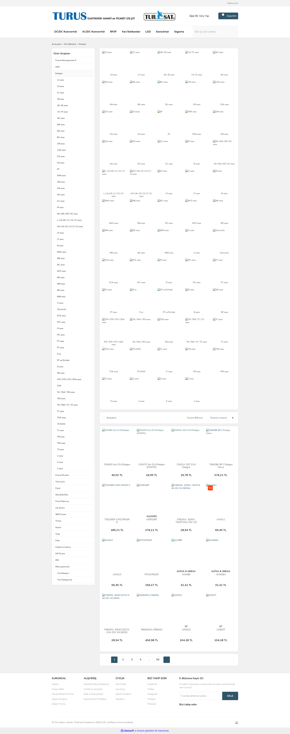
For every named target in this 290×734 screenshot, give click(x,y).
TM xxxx (60, 436)
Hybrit (58, 527)
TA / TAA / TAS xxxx (66, 392)
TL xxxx (60, 430)
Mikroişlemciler (62, 566)
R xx (59, 354)
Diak (57, 540)
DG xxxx (61, 156)
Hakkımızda (232, 3)
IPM (57, 560)
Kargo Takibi (58, 689)
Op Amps (60, 507)
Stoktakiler (111, 417)
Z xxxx (60, 468)
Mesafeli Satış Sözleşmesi (96, 684)
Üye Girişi (120, 689)
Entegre (82, 44)
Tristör (58, 521)
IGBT (57, 67)
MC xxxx (61, 264)
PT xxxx (60, 341)
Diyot (57, 488)
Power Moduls (62, 475)
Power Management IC (65, 60)
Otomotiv (61, 309)
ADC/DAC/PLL (61, 494)
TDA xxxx (61, 417)
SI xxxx (60, 366)
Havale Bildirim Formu (63, 694)
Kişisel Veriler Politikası (95, 699)
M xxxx (60, 245)
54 (157, 659)
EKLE (230, 696)
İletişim (55, 684)
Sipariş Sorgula (59, 699)
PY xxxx (60, 347)
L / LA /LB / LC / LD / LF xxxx (69, 220)
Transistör (60, 481)
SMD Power (60, 514)
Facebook (152, 684)
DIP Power (60, 553)
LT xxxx (60, 239)
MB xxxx (61, 258)
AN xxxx (61, 124)
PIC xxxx (61, 334)
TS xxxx (60, 449)
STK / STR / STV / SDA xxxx (69, 379)
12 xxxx (60, 80)
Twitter (151, 689)
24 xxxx (60, 86)
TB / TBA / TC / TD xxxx (67, 405)
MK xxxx (60, 277)
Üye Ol (193, 16)
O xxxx (60, 303)
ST (186, 626)
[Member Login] (186, 15)
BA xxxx (60, 131)
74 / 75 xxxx (62, 111)
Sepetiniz (120, 699)
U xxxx (60, 456)
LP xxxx (60, 233)
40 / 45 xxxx (62, 105)
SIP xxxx (60, 373)
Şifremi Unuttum (123, 694)
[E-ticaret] (144, 730)
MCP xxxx (61, 271)
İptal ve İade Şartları (93, 694)
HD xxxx (61, 194)
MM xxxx (61, 284)
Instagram (152, 694)
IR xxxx (60, 207)
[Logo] (115, 15)
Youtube (151, 699)
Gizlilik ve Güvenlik (93, 689)
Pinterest (152, 703)
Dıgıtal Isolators (63, 547)
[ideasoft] (127, 730)
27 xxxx (60, 92)
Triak (57, 534)
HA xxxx (61, 188)
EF (58, 169)
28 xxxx (60, 99)
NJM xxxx (61, 296)
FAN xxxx (61, 175)
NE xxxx (60, 290)
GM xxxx (61, 182)
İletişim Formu (59, 703)
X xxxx (60, 462)
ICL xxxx (60, 201)
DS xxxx (60, 162)
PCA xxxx (61, 315)
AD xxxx (61, 118)
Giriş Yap (204, 16)
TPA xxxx (61, 443)
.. (149, 659)
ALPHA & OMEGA (186, 571)
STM (59, 385)
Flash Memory (62, 501)
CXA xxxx (61, 150)
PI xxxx (60, 328)
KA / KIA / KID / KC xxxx (67, 213)
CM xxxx (61, 143)
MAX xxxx (61, 252)
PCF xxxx (61, 322)
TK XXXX (61, 424)
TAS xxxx (61, 398)
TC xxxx (60, 411)
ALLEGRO (152, 516)
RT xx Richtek (63, 360)
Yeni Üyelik (121, 684)
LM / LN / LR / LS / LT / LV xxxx (70, 226)
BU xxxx (60, 137)
